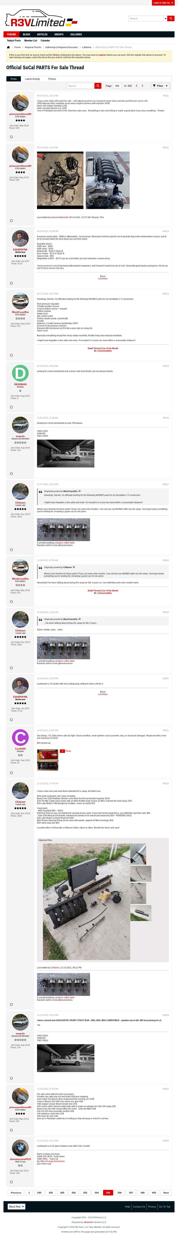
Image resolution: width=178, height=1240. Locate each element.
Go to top (164, 1206)
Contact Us (139, 1206)
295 (39, 1192)
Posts (14, 78)
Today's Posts (14, 40)
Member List (30, 40)
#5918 (166, 560)
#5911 (166, 96)
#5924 (166, 1089)
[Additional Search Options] (165, 18)
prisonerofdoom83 (59, 217)
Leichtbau (103, 278)
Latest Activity (32, 78)
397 (131, 1192)
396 (120, 1192)
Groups (58, 34)
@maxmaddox (104, 351)
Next (166, 1192)
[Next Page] (142, 86)
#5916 (166, 418)
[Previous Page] (137, 86)
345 (51, 1192)
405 (154, 1192)
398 (142, 1192)
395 (108, 1192)
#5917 (166, 484)
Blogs (26, 34)
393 (85, 1192)
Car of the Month (110, 348)
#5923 (166, 1015)
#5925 (166, 1141)
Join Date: (14, 125)
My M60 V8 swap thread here (51, 1161)
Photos (52, 78)
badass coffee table (65, 543)
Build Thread (94, 348)
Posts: (12, 128)
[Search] (171, 18)
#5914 (166, 294)
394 (97, 1192)
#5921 (166, 730)
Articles (42, 34)
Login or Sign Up (161, 3)
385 (62, 1192)
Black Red (14, 1206)
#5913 (166, 231)
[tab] (13, 79)
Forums (11, 34)
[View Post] (79, 491)
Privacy (152, 1206)
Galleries (76, 34)
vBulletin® (88, 1222)
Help (127, 1206)
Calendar (45, 40)
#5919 (166, 612)
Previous (16, 1192)
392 (74, 1192)
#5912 (166, 147)
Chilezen (55, 967)
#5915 (166, 366)
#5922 (166, 783)
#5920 (166, 678)
